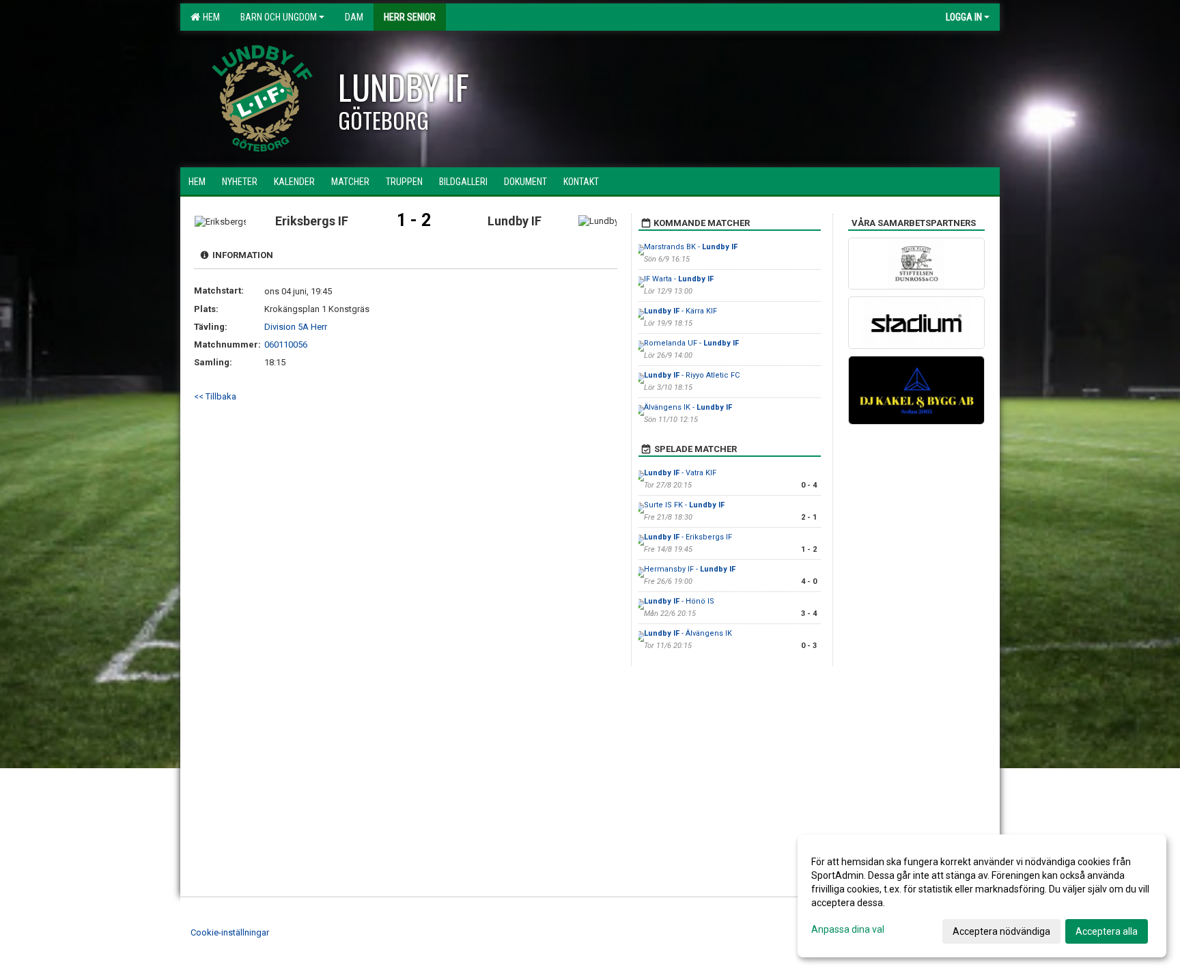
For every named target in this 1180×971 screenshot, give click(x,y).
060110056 (285, 344)
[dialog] (982, 895)
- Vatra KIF (680, 472)
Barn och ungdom (278, 17)
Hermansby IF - (689, 569)
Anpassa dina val (847, 929)
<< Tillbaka (215, 396)
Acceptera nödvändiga (1001, 931)
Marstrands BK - (691, 246)
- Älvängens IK (688, 633)
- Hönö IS (679, 601)
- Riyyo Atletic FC (692, 375)
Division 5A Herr (295, 327)
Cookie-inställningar (230, 932)
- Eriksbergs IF (688, 537)
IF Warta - (679, 279)
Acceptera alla (1107, 931)
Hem (209, 17)
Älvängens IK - (688, 407)
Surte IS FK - (684, 505)
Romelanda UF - (691, 343)
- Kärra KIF (680, 311)
